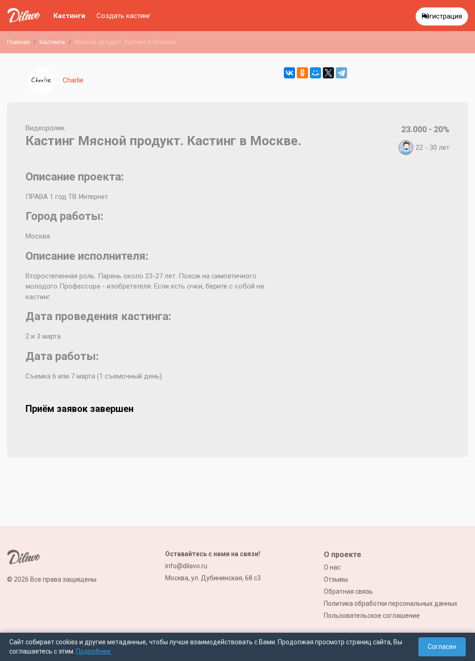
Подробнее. (94, 651)
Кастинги (69, 16)
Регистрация (442, 16)
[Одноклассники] (302, 72)
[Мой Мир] (315, 72)
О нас (332, 567)
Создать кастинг (123, 16)
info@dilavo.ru (186, 566)
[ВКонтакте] (289, 72)
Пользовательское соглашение (372, 615)
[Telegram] (341, 72)
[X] (328, 72)
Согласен (442, 646)
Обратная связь (348, 591)
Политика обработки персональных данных (390, 603)
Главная (18, 42)
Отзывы (336, 579)
